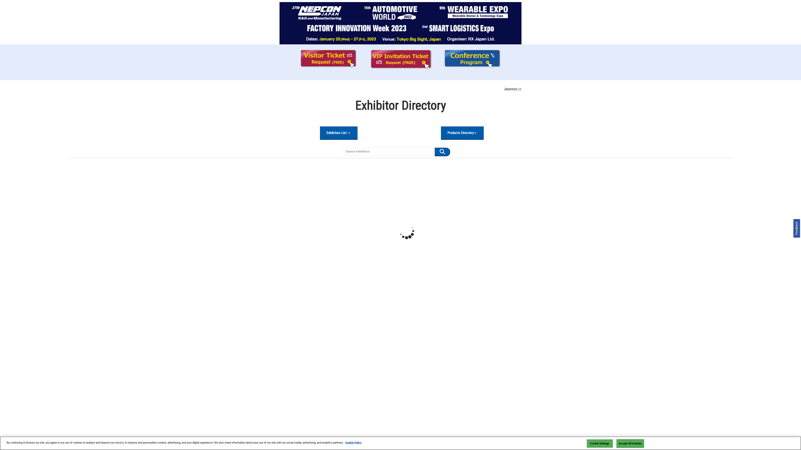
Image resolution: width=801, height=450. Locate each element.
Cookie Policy (353, 442)
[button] (339, 132)
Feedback (796, 228)
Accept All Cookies (630, 443)
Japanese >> (512, 89)
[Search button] (442, 152)
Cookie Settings (599, 443)
